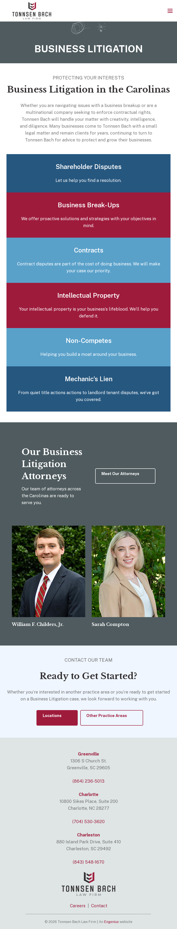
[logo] (31, 10)
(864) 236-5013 (88, 781)
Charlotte (88, 794)
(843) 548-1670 (88, 862)
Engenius (111, 922)
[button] (170, 10)
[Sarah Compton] (48, 571)
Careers (77, 905)
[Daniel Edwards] (128, 571)
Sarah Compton (30, 624)
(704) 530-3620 (88, 821)
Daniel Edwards (110, 624)
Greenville (88, 754)
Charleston (88, 835)
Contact (99, 905)
